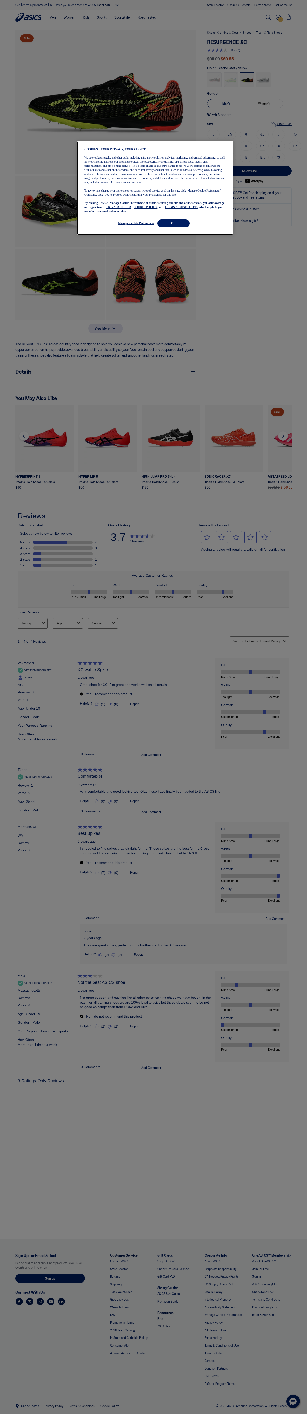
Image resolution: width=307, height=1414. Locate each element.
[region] (155, 188)
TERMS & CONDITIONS (181, 207)
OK (173, 223)
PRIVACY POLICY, (119, 207)
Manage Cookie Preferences (136, 223)
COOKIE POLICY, (146, 207)
